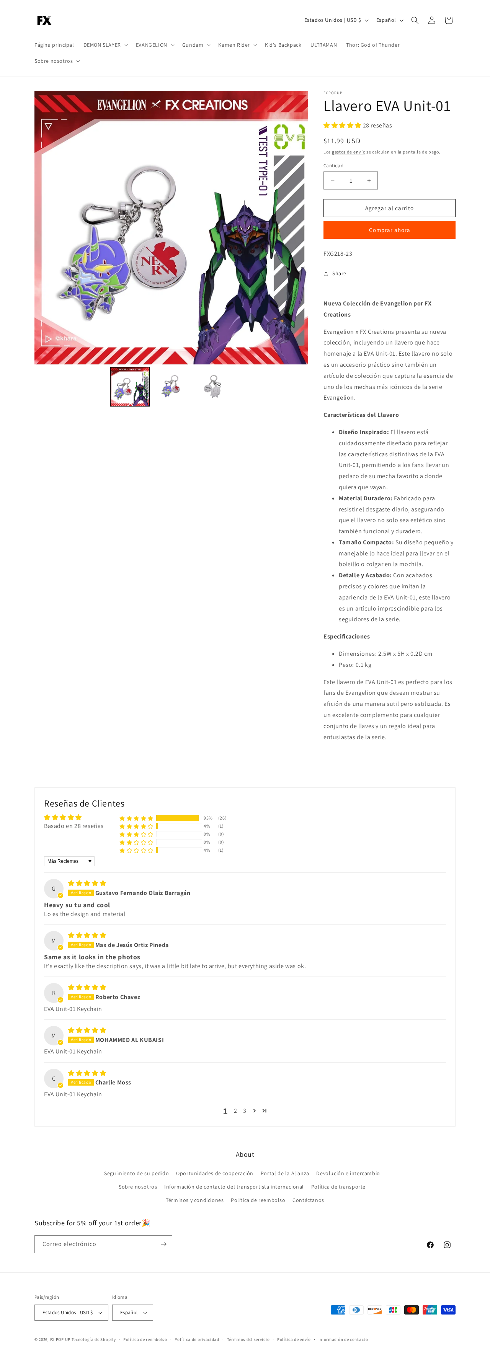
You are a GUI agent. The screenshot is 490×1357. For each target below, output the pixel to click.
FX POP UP (60, 1339)
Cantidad (333, 165)
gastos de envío (349, 152)
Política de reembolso (258, 1200)
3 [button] (245, 1111)
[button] (105, 45)
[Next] (297, 227)
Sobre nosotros (138, 1186)
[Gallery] (171, 250)
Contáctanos (308, 1200)
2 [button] (235, 1111)
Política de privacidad (197, 1339)
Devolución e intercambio (348, 1173)
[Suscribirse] (163, 1244)
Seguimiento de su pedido (136, 1173)
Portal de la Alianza (285, 1173)
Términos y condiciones (195, 1200)
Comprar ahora (389, 230)
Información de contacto (343, 1339)
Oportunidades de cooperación (214, 1173)
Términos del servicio (248, 1339)
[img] (87, 883)
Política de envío (294, 1339)
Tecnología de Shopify (94, 1339)
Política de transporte (338, 1186)
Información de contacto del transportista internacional (234, 1186)
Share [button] (339, 273)
